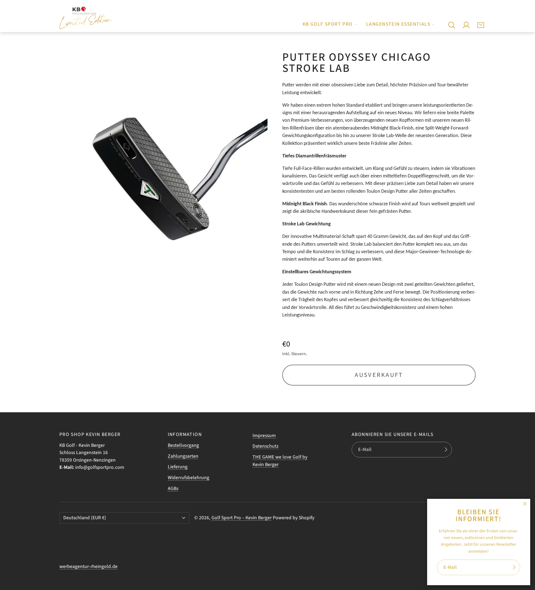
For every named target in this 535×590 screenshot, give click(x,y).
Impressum (264, 435)
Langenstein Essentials (398, 24)
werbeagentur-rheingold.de (88, 566)
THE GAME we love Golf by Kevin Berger (279, 461)
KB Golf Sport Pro (328, 24)
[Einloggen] (466, 25)
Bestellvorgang (183, 445)
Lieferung (178, 466)
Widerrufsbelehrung (188, 477)
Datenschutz (265, 446)
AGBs (173, 488)
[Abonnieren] (514, 568)
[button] (452, 25)
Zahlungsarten (183, 456)
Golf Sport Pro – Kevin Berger (241, 517)
